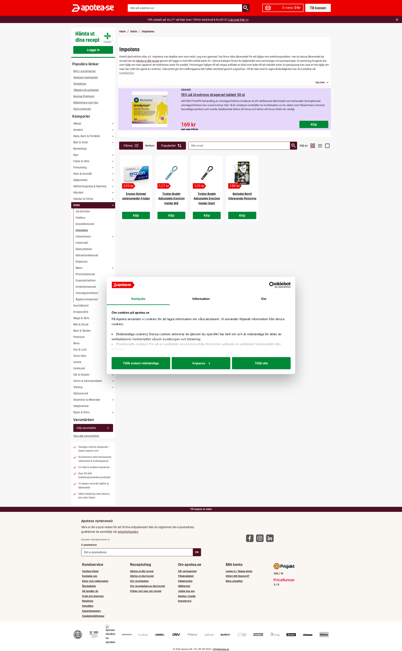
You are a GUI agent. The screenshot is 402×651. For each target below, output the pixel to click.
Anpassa (198, 363)
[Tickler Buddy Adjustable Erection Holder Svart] (207, 173)
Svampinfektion (86, 280)
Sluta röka (79, 356)
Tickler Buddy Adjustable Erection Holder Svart (207, 198)
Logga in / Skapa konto (239, 571)
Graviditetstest (85, 224)
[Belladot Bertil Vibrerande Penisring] (242, 173)
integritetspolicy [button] (128, 531)
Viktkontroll (80, 393)
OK (197, 552)
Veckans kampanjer (85, 77)
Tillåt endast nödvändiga (141, 363)
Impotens (82, 230)
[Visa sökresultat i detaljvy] (327, 146)
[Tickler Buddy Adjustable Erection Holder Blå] (171, 173)
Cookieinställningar (93, 616)
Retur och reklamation (95, 581)
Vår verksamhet (187, 571)
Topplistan (79, 84)
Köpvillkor (88, 605)
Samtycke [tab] (138, 298)
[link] (224, 109)
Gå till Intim (83, 211)
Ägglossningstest (87, 299)
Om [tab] (263, 298)
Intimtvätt (82, 243)
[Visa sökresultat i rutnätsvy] (312, 146)
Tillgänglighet (186, 576)
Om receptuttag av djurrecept (147, 586)
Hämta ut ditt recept (141, 571)
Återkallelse (89, 586)
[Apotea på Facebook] (251, 538)
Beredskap (80, 148)
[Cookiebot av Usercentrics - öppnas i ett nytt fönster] (272, 285)
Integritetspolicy (91, 610)
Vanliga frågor (90, 571)
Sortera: (150, 145)
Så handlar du (90, 591)
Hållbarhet (184, 586)
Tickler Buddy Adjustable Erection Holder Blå (171, 198)
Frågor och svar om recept (145, 591)
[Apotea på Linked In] (271, 538)
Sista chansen (82, 109)
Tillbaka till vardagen (86, 90)
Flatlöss (80, 218)
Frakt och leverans (93, 596)
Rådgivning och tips (85, 102)
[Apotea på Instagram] (261, 538)
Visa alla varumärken (86, 436)
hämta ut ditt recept (147, 60)
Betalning (87, 600)
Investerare (184, 600)
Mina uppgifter (234, 581)
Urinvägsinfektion (87, 293)
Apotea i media (187, 596)
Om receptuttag (139, 581)
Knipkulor (82, 261)
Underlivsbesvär (86, 287)
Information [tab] (201, 298)
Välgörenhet (81, 406)
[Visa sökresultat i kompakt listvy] (320, 146)
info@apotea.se (221, 649)
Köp (136, 215)
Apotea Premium (83, 96)
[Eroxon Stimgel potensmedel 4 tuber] (136, 173)
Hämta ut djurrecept (142, 576)
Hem (122, 31)
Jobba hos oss (186, 591)
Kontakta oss (89, 576)
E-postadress (89, 544)
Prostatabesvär (85, 274)
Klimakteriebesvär (87, 255)
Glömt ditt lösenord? (237, 576)
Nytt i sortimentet (84, 71)
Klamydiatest (84, 249)
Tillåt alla (261, 363)
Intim (133, 31)
